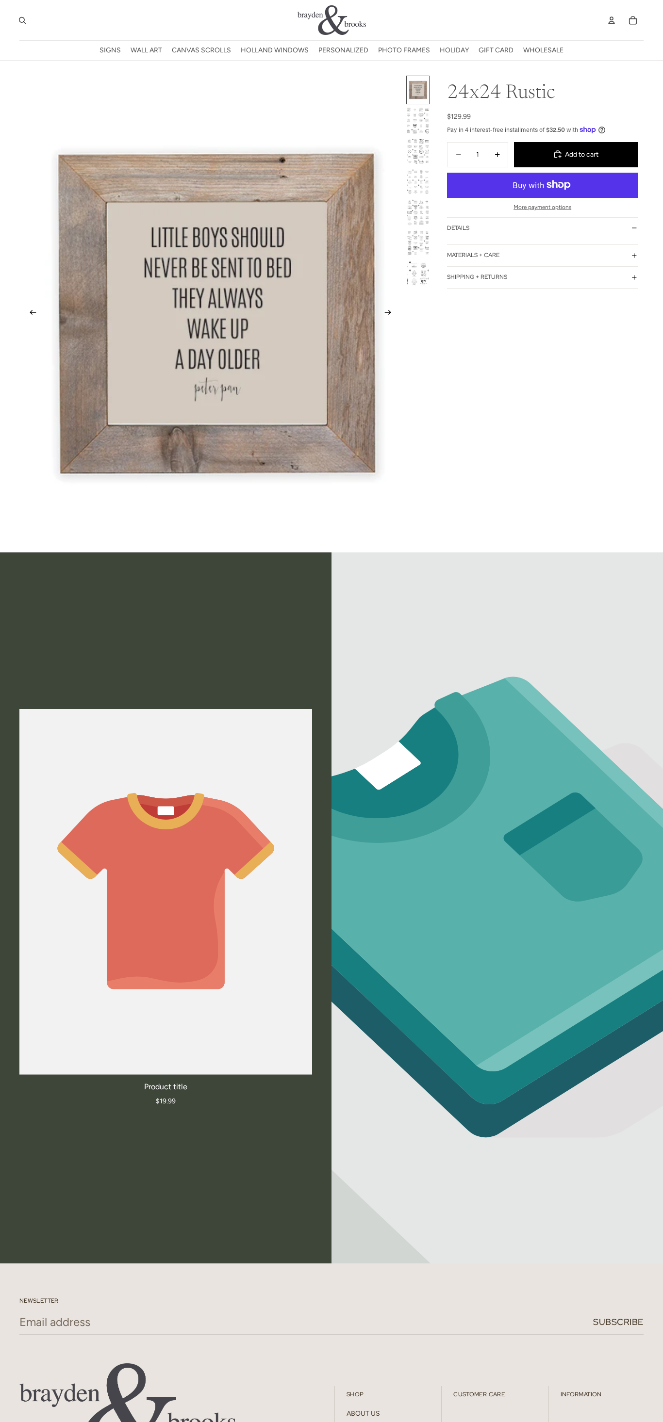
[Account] (611, 20)
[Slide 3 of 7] (418, 151)
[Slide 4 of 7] (418, 181)
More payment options (542, 207)
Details (458, 228)
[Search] (22, 20)
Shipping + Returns (477, 277)
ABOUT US (363, 1413)
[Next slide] (390, 313)
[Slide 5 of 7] (418, 212)
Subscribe (618, 1321)
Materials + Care (473, 255)
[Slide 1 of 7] (418, 90)
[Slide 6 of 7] (418, 242)
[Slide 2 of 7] (418, 120)
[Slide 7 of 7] (418, 273)
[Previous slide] (30, 313)
